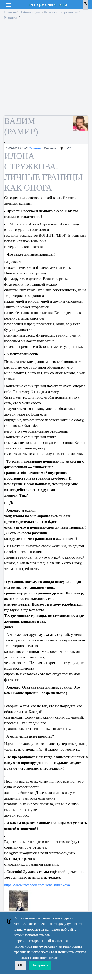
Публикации (30, 12)
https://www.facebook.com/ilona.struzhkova (37, 885)
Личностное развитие (61, 12)
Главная (10, 12)
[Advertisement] (46, 69)
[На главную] (48, 5)
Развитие (11, 18)
